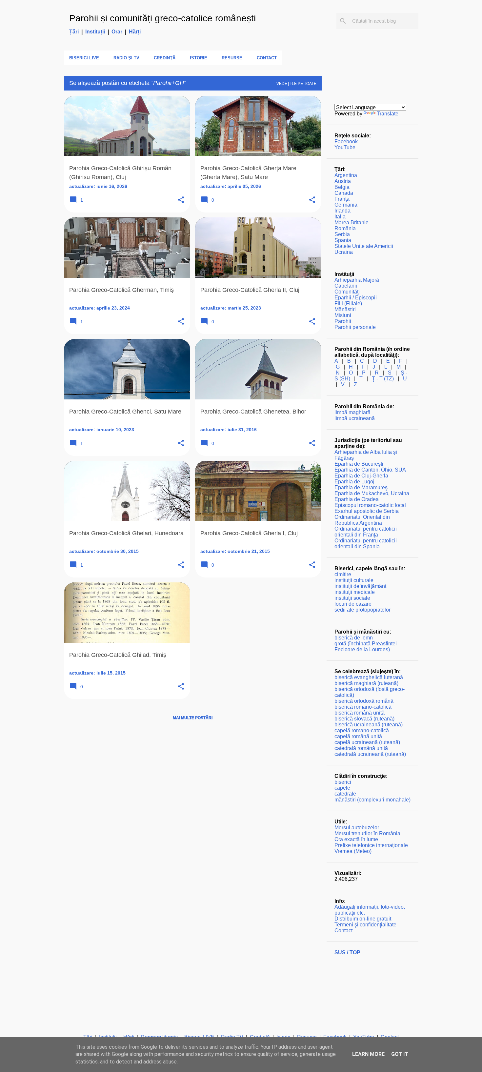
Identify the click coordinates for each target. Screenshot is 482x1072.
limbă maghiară (352, 412)
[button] (181, 200)
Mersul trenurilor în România (367, 833)
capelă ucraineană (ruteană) (367, 742)
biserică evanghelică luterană (368, 677)
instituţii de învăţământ (360, 586)
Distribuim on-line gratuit (362, 918)
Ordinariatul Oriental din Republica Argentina (362, 520)
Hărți (135, 31)
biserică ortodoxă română (363, 701)
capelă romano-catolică (361, 730)
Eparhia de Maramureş (361, 487)
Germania (345, 205)
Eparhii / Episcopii (355, 297)
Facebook (346, 141)
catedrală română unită (361, 748)
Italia (340, 216)
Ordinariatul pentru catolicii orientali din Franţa (365, 531)
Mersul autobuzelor (356, 827)
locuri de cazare (353, 604)
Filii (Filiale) (348, 303)
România (345, 228)
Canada (343, 193)
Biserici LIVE (84, 57)
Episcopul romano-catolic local (370, 505)
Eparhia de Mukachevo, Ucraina (371, 493)
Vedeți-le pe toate (296, 83)
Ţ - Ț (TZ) (383, 378)
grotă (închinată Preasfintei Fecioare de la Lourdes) (365, 646)
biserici (342, 782)
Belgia (342, 187)
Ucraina (343, 252)
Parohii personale (355, 327)
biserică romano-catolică (363, 707)
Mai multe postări (192, 718)
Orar (116, 31)
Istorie (198, 57)
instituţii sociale (352, 598)
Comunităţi (347, 291)
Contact (267, 57)
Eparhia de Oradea (356, 499)
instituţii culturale (353, 580)
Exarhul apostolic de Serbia (366, 511)
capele (342, 788)
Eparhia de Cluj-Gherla (361, 475)
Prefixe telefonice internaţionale (371, 845)
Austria (342, 181)
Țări (74, 31)
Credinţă (164, 57)
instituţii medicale (354, 592)
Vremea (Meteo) (353, 851)
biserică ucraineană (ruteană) (368, 724)
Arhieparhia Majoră (356, 280)
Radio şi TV (126, 57)
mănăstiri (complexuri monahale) (372, 799)
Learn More (368, 1054)
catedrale (345, 794)
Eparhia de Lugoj (354, 481)
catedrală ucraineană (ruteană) (370, 754)
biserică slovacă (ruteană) (364, 718)
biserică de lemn (353, 637)
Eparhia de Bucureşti (358, 464)
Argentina (345, 175)
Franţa (342, 199)
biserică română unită (359, 713)
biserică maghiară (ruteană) (366, 683)
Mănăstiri (345, 309)
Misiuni (342, 315)
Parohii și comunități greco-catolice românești (162, 18)
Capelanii (345, 286)
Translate (387, 113)
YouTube (344, 147)
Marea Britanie (351, 222)
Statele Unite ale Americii (363, 246)
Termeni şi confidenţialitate (365, 924)
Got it (399, 1054)
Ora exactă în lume (356, 839)
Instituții (95, 31)
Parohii (342, 321)
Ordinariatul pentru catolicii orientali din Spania (365, 543)
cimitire (342, 574)
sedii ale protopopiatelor (362, 610)
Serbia (342, 234)
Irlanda (342, 210)
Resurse (232, 57)
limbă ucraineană (354, 418)
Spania (342, 240)
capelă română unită (358, 736)
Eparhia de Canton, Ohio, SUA (370, 470)
